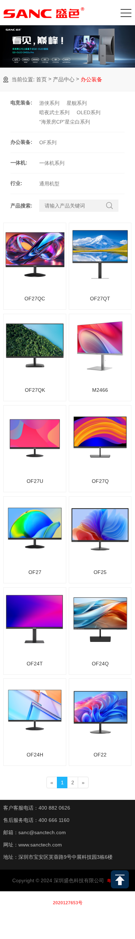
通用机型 (49, 183)
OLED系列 (88, 112)
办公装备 (91, 79)
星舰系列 (77, 103)
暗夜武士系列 (54, 112)
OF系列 (48, 142)
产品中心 (64, 79)
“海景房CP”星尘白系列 (64, 122)
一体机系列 (51, 163)
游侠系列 (49, 103)
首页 (41, 79)
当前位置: (23, 79)
